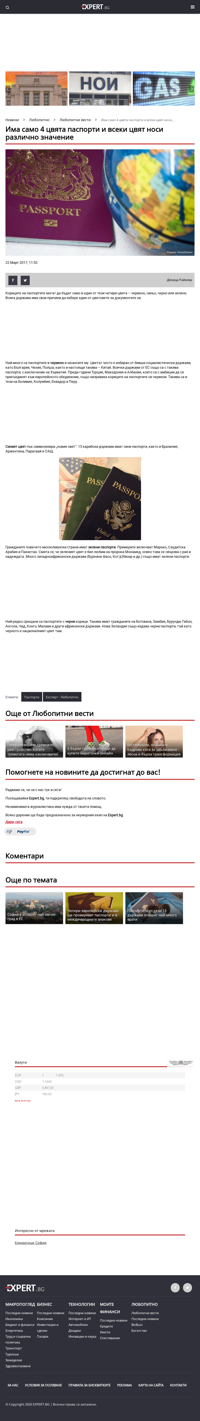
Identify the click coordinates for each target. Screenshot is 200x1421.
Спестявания (110, 1338)
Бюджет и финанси (19, 1325)
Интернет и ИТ (80, 1319)
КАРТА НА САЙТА (150, 1385)
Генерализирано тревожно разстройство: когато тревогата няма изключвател (32, 749)
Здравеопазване (18, 1366)
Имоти (105, 1332)
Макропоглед (20, 1304)
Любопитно (144, 1304)
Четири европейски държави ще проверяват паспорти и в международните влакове (93, 915)
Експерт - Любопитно (62, 697)
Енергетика (14, 1330)
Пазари (42, 1336)
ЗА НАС (13, 1385)
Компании (45, 1319)
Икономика (14, 1319)
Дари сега (13, 821)
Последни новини (19, 1313)
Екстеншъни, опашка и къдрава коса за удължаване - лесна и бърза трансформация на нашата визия (153, 751)
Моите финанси (110, 1308)
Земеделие (13, 1360)
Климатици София (30, 1242)
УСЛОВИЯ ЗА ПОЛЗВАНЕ (43, 1385)
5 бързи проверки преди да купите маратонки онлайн (91, 750)
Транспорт (13, 1348)
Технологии (82, 1304)
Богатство (139, 1330)
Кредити (106, 1326)
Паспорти (31, 697)
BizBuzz (137, 1325)
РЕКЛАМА (124, 1385)
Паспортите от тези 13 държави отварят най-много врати (152, 915)
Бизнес (44, 1304)
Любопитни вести (145, 1313)
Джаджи (75, 1330)
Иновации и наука (82, 1336)
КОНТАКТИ (178, 1385)
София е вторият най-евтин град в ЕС (31, 916)
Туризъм (12, 1354)
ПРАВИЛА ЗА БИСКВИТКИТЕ (90, 1385)
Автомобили (78, 1325)
